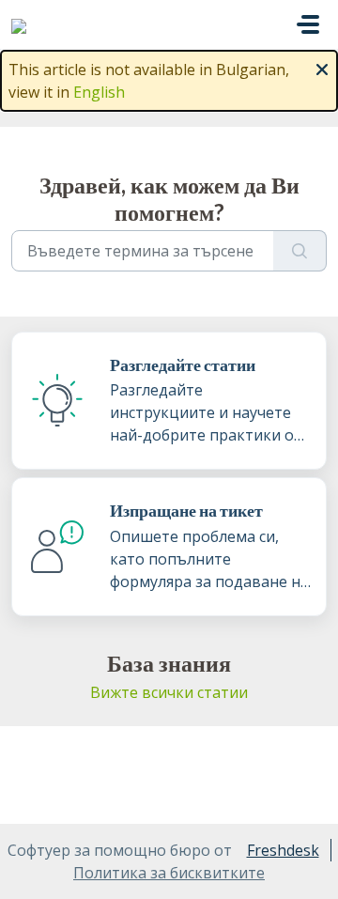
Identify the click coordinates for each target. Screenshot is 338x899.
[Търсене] (300, 250)
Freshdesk (283, 850)
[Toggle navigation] (308, 24)
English (99, 92)
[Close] (322, 68)
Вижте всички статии (169, 692)
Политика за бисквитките (169, 872)
